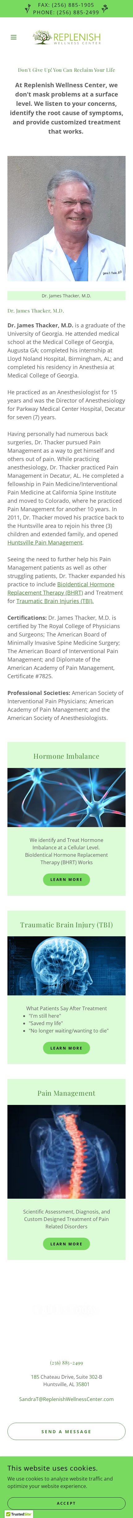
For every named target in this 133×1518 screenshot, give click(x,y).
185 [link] (35, 1377)
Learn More (66, 879)
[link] (66, 37)
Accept (66, 1503)
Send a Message (66, 1431)
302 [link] (93, 1377)
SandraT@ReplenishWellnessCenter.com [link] (66, 1399)
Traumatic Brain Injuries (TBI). (55, 601)
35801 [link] (83, 1384)
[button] (16, 37)
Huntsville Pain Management (44, 542)
